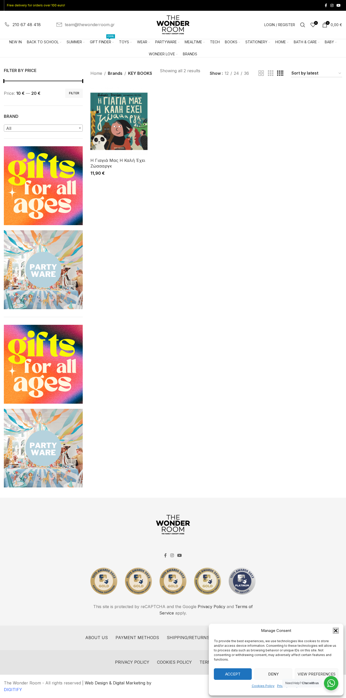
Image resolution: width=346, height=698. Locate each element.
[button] (335, 630)
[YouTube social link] (338, 5)
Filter (74, 93)
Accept (232, 674)
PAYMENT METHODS (137, 637)
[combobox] (43, 128)
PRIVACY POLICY (132, 662)
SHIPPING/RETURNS (188, 637)
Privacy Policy (211, 606)
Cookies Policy (263, 686)
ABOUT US (96, 637)
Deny (273, 674)
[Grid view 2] (261, 73)
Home (96, 73)
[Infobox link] (22, 25)
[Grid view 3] (271, 73)
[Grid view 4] (280, 73)
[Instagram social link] (332, 5)
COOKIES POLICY (174, 662)
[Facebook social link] (326, 5)
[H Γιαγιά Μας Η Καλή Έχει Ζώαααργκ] (119, 121)
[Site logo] (173, 24)
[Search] (303, 25)
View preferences (316, 674)
